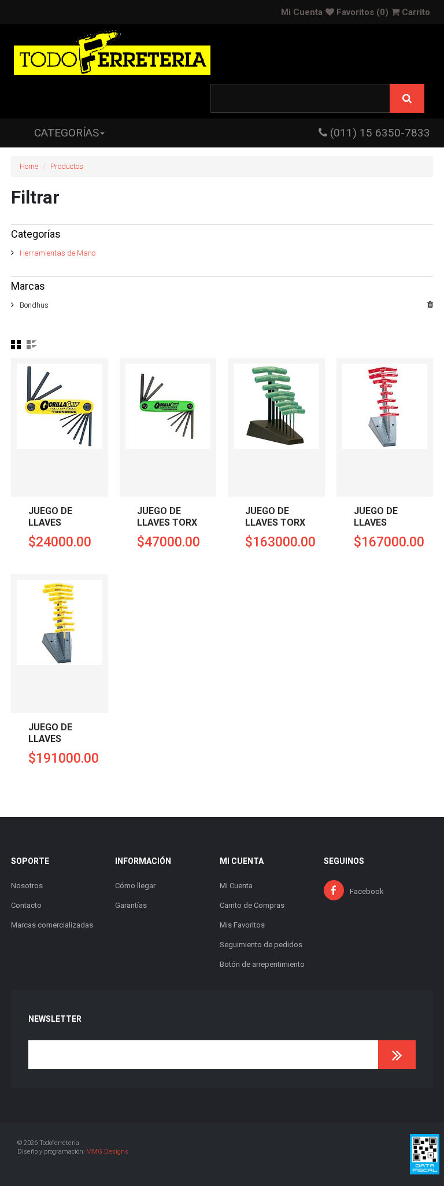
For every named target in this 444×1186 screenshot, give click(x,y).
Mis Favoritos (242, 925)
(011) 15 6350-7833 (378, 132)
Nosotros (27, 885)
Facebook (367, 891)
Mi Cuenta (302, 12)
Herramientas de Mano (57, 253)
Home (29, 166)
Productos (66, 166)
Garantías (131, 905)
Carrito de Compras (252, 905)
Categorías (66, 132)
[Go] (397, 1054)
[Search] (407, 98)
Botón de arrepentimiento (262, 964)
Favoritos (361, 12)
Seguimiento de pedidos (261, 944)
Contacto (26, 905)
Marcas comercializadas (52, 925)
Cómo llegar (135, 885)
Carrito (414, 12)
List (31, 344)
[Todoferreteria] (112, 54)
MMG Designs (107, 1151)
